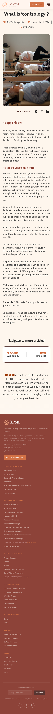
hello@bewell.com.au (12, 448)
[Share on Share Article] (36, 111)
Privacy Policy (43, 699)
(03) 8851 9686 (9, 451)
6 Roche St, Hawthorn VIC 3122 (15, 445)
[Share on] (42, 111)
